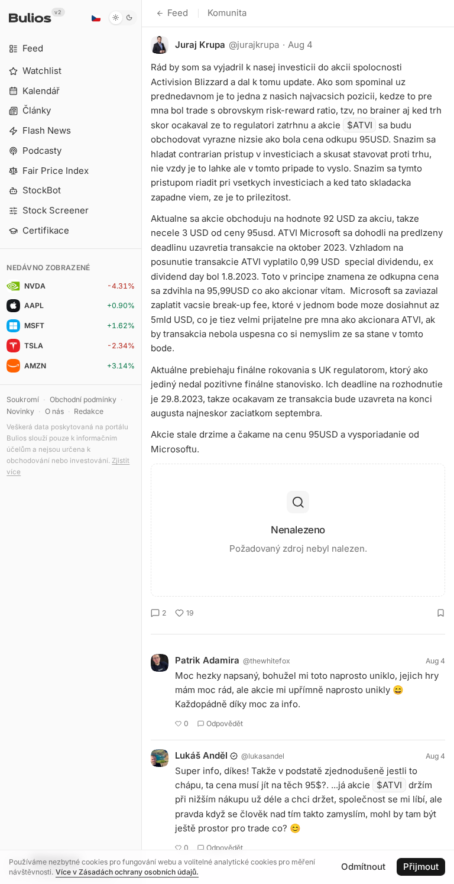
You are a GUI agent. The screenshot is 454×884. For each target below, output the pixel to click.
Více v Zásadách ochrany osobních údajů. (127, 871)
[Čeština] (95, 17)
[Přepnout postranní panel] (141, 442)
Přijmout (421, 866)
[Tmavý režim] (122, 17)
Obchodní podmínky (83, 399)
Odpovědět (224, 723)
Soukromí (23, 399)
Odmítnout (363, 866)
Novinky (20, 411)
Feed (177, 12)
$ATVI (359, 125)
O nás (54, 411)
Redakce (88, 411)
